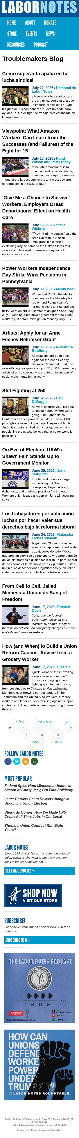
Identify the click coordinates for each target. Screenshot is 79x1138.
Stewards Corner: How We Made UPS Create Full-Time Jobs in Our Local (35, 814)
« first (20, 721)
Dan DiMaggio (47, 400)
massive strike (30, 632)
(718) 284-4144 (39, 1122)
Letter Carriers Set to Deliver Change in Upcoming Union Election (36, 801)
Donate (50, 22)
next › (36, 742)
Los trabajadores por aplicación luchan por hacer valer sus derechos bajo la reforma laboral (39, 520)
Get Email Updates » (20, 871)
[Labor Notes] (39, 7)
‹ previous (45, 721)
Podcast (41, 44)
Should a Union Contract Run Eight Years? (33, 828)
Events (31, 33)
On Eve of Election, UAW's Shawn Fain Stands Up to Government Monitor (32, 456)
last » (58, 742)
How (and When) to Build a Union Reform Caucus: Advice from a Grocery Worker (39, 652)
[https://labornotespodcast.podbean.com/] (39, 1021)
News (50, 33)
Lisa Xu (63, 667)
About (30, 22)
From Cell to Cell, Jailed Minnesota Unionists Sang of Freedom (34, 592)
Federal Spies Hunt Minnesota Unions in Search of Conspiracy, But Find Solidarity (38, 788)
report (40, 495)
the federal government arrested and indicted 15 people (49, 620)
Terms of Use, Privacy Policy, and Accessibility (40, 1130)
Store (12, 33)
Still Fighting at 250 (23, 390)
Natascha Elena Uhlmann (52, 536)
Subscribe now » (17, 940)
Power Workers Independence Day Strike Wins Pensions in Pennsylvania (36, 274)
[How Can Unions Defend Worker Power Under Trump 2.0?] (39, 1098)
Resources (16, 44)
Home (11, 22)
